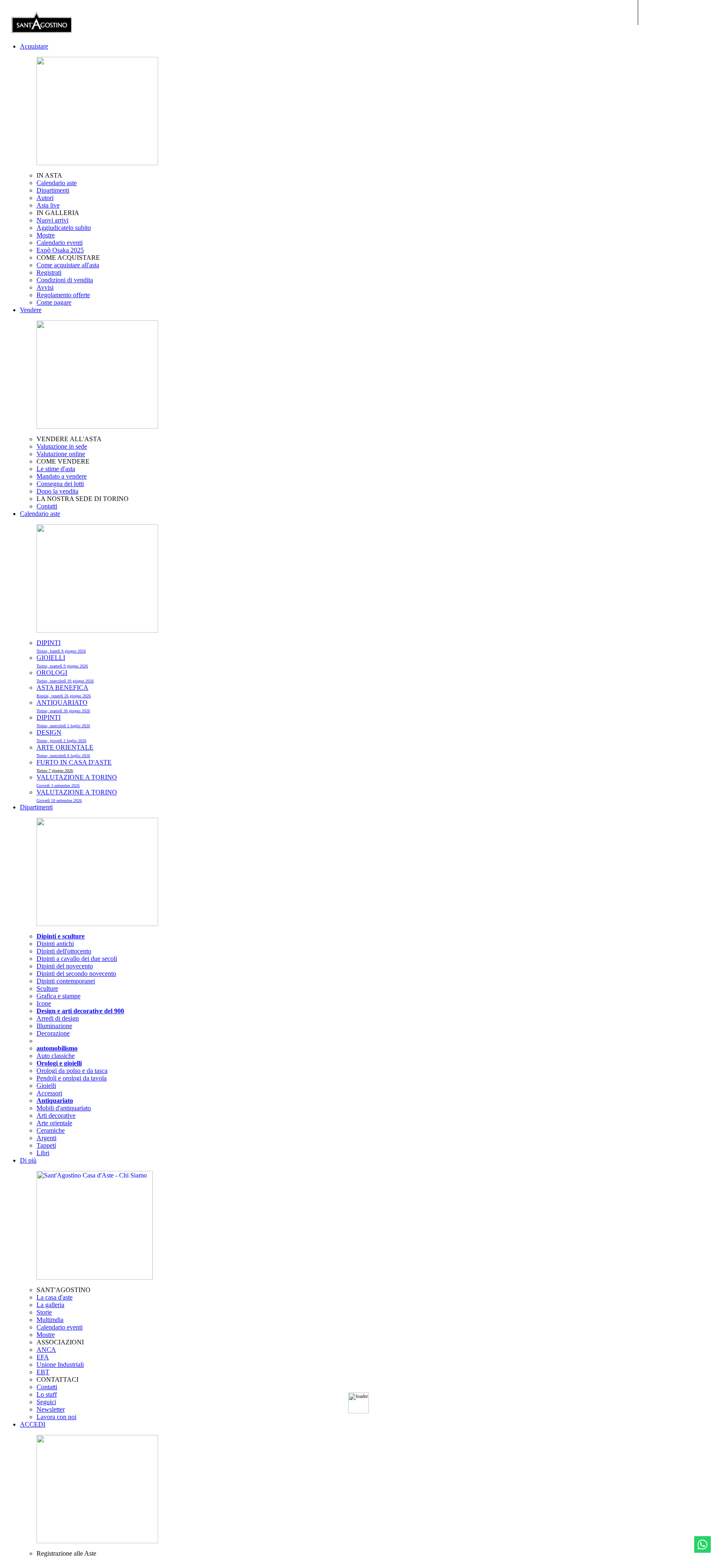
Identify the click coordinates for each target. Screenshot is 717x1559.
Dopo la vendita (57, 491)
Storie (44, 1312)
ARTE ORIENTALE (65, 751)
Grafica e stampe (58, 995)
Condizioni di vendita (65, 279)
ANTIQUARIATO (63, 706)
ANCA (46, 1349)
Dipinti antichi (55, 943)
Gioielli (46, 1085)
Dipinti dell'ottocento (64, 951)
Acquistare (34, 46)
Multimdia (50, 1319)
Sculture (47, 988)
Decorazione (53, 1033)
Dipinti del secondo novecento (76, 973)
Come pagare (54, 302)
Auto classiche (56, 1055)
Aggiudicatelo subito (64, 227)
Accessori (49, 1093)
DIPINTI (61, 646)
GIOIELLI (62, 661)
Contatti (47, 506)
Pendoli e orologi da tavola (72, 1078)
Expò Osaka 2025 (60, 250)
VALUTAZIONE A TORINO (77, 781)
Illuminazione (54, 1025)
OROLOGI (65, 676)
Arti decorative (56, 1115)
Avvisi (45, 287)
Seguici (46, 1401)
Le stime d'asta (56, 468)
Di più (28, 1160)
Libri (43, 1152)
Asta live (48, 205)
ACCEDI (32, 1424)
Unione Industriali (60, 1364)
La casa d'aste (55, 1297)
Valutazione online (61, 453)
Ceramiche (51, 1130)
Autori (45, 197)
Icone (44, 1003)
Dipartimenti (53, 190)
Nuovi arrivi (52, 220)
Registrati (49, 272)
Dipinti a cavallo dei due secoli (77, 958)
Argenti (46, 1137)
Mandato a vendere (62, 476)
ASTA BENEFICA (64, 691)
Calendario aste (57, 182)
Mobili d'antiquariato (64, 1108)
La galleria (50, 1304)
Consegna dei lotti (60, 483)
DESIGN (61, 736)
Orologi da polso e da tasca (72, 1070)
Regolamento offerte (63, 294)
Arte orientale (54, 1122)
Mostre (46, 235)
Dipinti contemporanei (66, 981)
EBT (43, 1372)
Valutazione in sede (62, 446)
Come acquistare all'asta (68, 265)
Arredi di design (58, 1018)
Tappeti (46, 1145)
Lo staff (47, 1394)
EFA (43, 1357)
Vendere (30, 309)
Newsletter (51, 1409)
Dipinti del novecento (65, 966)
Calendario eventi (60, 242)
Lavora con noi (56, 1416)
